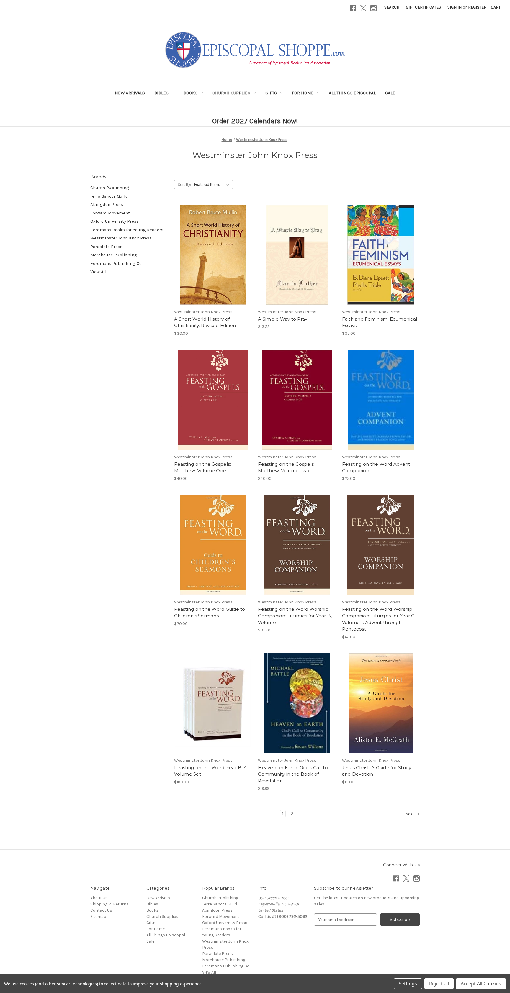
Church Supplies (231, 93)
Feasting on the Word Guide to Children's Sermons (209, 612)
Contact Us (101, 910)
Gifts (271, 93)
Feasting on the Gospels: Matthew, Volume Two (286, 467)
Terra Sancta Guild (109, 196)
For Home (303, 93)
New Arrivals (130, 93)
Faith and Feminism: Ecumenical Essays (379, 322)
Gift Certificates (423, 7)
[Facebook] (353, 8)
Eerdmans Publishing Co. (116, 263)
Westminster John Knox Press (121, 238)
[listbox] (213, 184)
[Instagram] (373, 8)
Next (410, 814)
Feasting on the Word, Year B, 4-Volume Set (211, 771)
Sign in (454, 7)
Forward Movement (110, 213)
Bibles (161, 93)
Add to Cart (213, 265)
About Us (99, 897)
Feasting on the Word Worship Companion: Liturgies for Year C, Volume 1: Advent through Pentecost (379, 619)
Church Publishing (109, 187)
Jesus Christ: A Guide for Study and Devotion (376, 771)
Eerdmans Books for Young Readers (127, 229)
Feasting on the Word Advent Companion (376, 467)
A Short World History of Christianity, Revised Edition (205, 322)
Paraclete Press (106, 246)
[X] (363, 8)
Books (190, 93)
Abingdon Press (106, 204)
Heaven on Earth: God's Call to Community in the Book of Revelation (293, 774)
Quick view (212, 244)
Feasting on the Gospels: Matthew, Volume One (202, 467)
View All (98, 271)
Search (391, 7)
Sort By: (184, 184)
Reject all (439, 983)
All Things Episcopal (352, 93)
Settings (408, 983)
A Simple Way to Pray (282, 319)
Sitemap (98, 916)
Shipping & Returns (109, 904)
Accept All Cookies (481, 983)
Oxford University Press (114, 221)
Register (477, 7)
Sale (390, 93)
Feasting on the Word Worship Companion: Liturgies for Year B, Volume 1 (295, 615)
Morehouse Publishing (113, 254)
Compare (211, 254)
